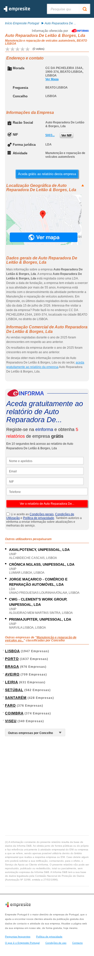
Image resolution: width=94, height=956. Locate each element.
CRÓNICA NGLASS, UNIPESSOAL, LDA (41, 564)
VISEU (11, 721)
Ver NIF (66, 135)
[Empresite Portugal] (17, 10)
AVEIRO (12, 674)
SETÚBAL (14, 690)
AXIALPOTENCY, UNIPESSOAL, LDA (39, 550)
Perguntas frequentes (17, 936)
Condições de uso (55, 942)
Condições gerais (42, 514)
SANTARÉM (16, 698)
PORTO (12, 659)
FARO (10, 705)
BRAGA (12, 667)
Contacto (77, 942)
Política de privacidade (38, 518)
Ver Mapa (52, 79)
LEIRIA (11, 682)
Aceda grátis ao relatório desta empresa (47, 174)
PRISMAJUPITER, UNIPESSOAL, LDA (40, 619)
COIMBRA (14, 713)
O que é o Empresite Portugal (22, 942)
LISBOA (12, 651)
